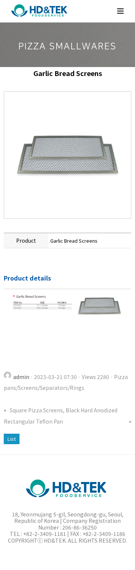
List (12, 438)
